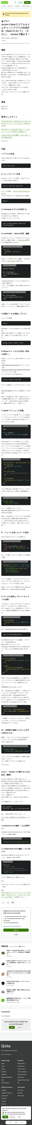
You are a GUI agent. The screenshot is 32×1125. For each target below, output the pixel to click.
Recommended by (14, 946)
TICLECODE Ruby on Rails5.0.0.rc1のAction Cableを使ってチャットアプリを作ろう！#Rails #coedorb (16, 123)
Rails (3, 38)
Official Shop (21, 1095)
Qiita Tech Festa (22, 1074)
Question (17, 6)
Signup (27, 2)
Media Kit (3, 1074)
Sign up (12, 1117)
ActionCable (14, 38)
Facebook (4, 1098)
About (3, 1063)
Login (20, 2)
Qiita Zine (20, 1093)
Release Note (21, 1063)
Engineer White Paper (23, 1080)
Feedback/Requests (6, 1077)
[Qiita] (4, 2)
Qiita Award (21, 1077)
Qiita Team (20, 1090)
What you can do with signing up (12, 926)
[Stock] (8, 902)
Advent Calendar (22, 1071)
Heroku (7, 38)
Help (2, 1080)
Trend (4, 6)
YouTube (3, 1101)
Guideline (3, 1071)
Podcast (3, 1104)
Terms (3, 1066)
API (18, 1082)
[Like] (3, 902)
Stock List (10, 6)
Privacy (3, 1069)
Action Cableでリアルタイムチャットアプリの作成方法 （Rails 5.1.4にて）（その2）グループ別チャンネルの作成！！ (16, 895)
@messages (22, 240)
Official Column (22, 1069)
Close (19, 1117)
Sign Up (19, 1027)
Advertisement (5, 1082)
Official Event (26, 6)
